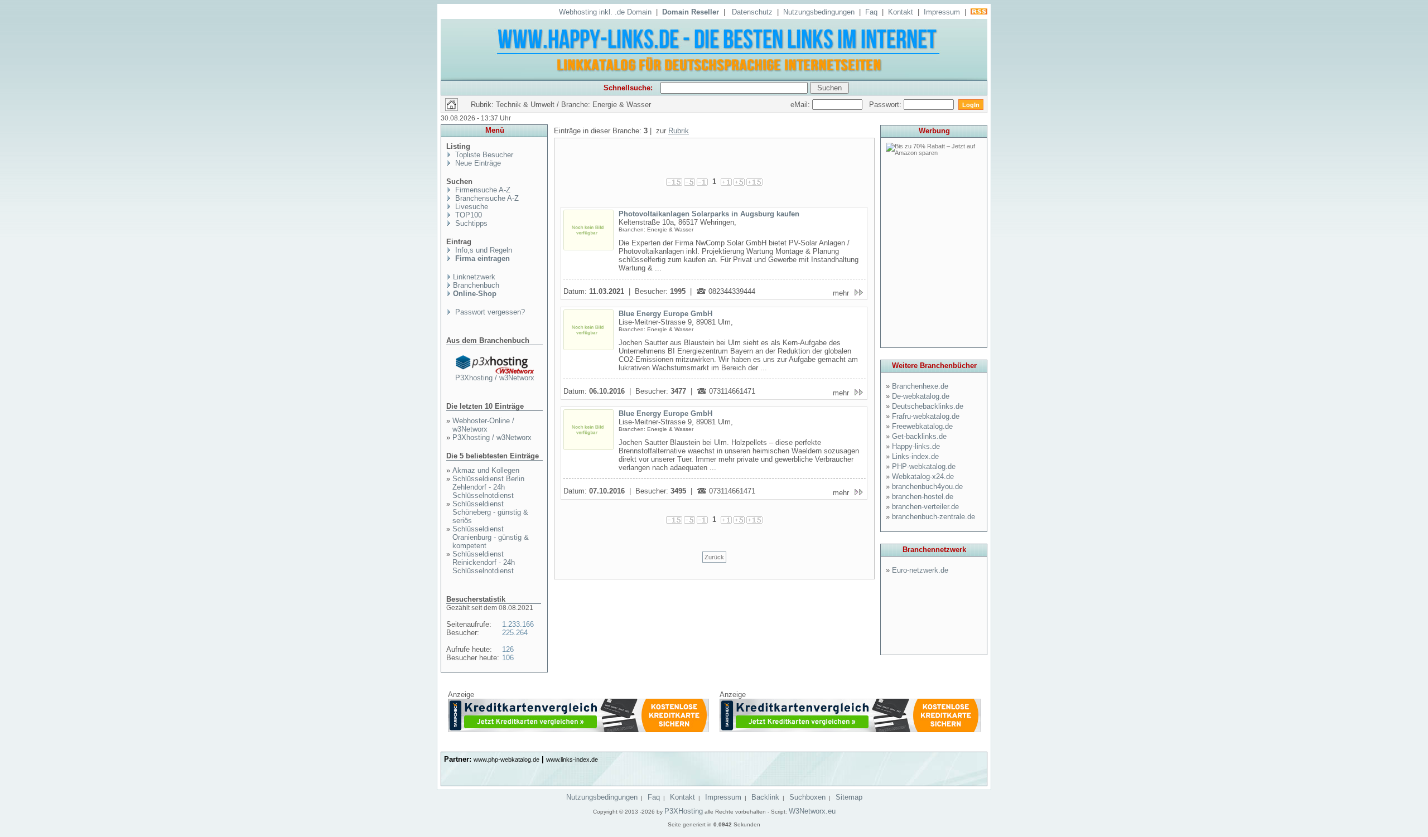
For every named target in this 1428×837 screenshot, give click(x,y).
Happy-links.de (916, 446)
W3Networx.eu (812, 811)
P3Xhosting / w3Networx (494, 378)
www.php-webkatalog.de (506, 759)
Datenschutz (752, 12)
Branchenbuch (476, 285)
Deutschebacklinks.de (927, 406)
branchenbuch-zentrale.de (933, 516)
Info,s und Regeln (482, 250)
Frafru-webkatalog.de (925, 416)
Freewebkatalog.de (922, 426)
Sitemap (849, 797)
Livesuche (470, 206)
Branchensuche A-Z (486, 198)
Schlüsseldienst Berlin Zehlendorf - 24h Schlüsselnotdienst (488, 487)
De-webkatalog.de (920, 396)
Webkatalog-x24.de (923, 476)
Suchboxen (807, 797)
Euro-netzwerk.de (920, 570)
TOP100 (467, 215)
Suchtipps (470, 223)
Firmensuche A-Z (481, 190)
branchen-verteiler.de (925, 506)
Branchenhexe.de (920, 386)
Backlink (765, 797)
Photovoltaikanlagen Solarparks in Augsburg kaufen (709, 214)
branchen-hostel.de (922, 496)
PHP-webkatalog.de (924, 466)
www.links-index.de (572, 759)
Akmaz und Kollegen (485, 470)
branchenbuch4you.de (927, 486)
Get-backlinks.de (919, 436)
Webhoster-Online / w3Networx (483, 425)
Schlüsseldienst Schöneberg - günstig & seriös (490, 512)
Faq (871, 12)
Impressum (942, 12)
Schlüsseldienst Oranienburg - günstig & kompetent (490, 537)
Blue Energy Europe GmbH (665, 313)
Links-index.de (915, 456)
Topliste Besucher (483, 155)
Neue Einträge (477, 163)
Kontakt (900, 12)
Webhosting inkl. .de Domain (605, 12)
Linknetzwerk (474, 277)
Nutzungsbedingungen (819, 12)
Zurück (714, 557)
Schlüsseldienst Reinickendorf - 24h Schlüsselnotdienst (483, 562)
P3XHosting (683, 811)
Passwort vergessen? (489, 312)
